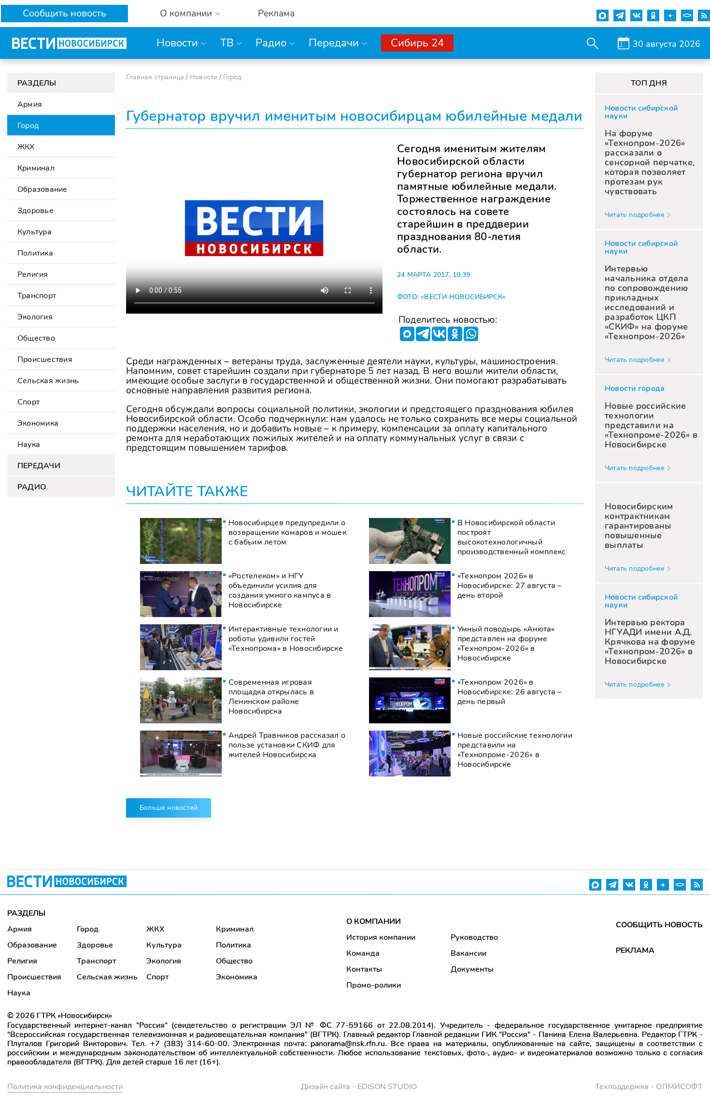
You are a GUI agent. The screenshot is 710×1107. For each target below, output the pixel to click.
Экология (35, 317)
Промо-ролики (373, 985)
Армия (29, 104)
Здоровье (35, 210)
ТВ (227, 43)
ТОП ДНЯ (649, 83)
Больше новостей (169, 807)
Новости (177, 43)
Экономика (37, 423)
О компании (186, 13)
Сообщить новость (64, 13)
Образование (42, 189)
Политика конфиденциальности (65, 1086)
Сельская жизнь (48, 380)
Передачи (334, 43)
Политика (35, 253)
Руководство (474, 937)
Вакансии (468, 953)
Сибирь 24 (417, 43)
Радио (271, 43)
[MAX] (407, 334)
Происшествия (44, 359)
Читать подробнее (635, 214)
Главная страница (155, 77)
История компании (380, 937)
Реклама (276, 13)
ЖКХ (26, 147)
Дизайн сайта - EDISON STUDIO (359, 1086)
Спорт (28, 402)
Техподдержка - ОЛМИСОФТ (649, 1086)
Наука (28, 444)
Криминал (36, 168)
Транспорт (36, 295)
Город (28, 125)
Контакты (364, 969)
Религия (32, 274)
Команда (363, 953)
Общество (36, 338)
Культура (34, 232)
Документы (472, 969)
